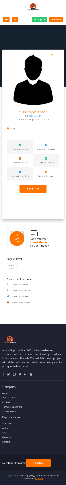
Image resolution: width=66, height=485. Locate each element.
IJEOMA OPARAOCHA (35, 111)
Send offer (33, 188)
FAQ (4, 432)
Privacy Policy (9, 411)
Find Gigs (6, 423)
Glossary (6, 437)
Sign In (41, 19)
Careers (6, 442)
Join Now (56, 19)
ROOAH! (39, 478)
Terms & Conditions (12, 407)
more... (25, 366)
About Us (7, 393)
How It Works (9, 397)
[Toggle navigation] (6, 19)
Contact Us (7, 402)
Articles (6, 428)
